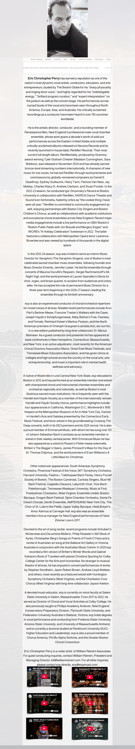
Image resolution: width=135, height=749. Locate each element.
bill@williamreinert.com (65, 660)
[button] (99, 59)
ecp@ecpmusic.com (85, 664)
